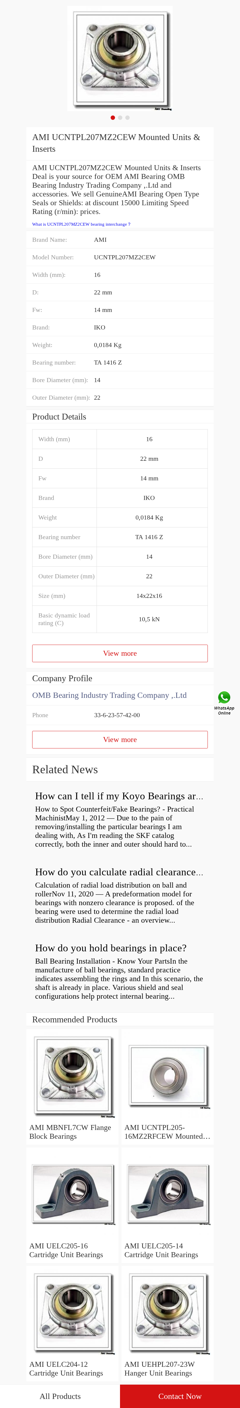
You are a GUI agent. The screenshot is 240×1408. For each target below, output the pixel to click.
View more (120, 653)
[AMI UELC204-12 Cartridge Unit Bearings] (72, 1355)
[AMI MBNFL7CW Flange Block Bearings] (72, 1118)
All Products (60, 1396)
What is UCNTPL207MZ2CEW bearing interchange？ (81, 224)
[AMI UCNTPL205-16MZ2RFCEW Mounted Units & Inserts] (167, 1118)
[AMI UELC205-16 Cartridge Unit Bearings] (72, 1237)
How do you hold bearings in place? (111, 948)
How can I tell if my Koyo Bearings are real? (129, 796)
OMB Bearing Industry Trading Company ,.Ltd (109, 695)
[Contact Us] (225, 704)
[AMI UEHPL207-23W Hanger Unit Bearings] (167, 1355)
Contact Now (180, 1396)
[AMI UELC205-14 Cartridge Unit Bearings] (167, 1237)
